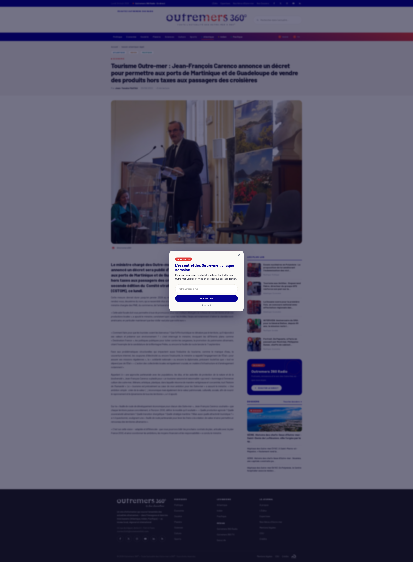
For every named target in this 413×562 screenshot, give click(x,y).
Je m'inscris (207, 298)
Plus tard (206, 305)
